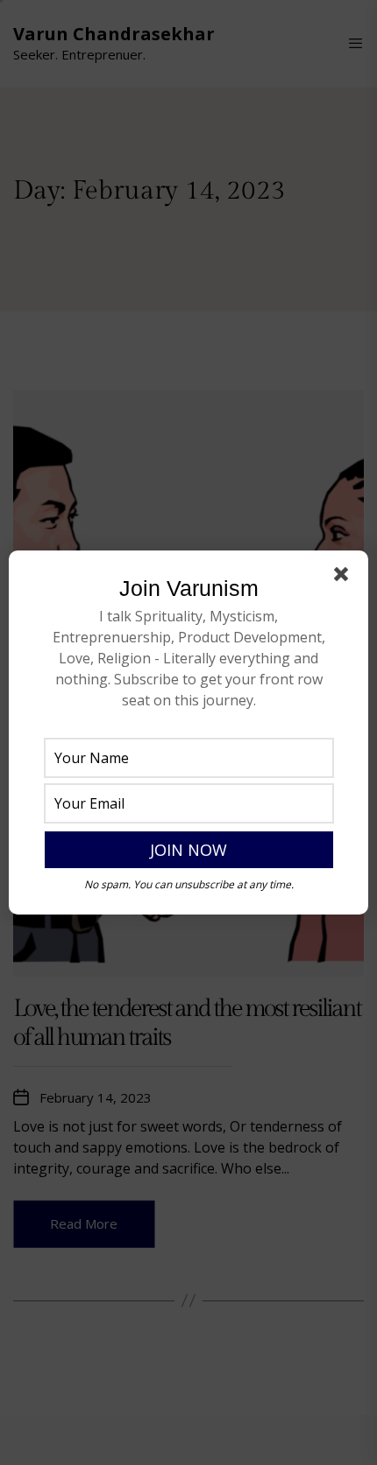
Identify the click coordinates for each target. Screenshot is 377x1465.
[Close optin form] (344, 577)
